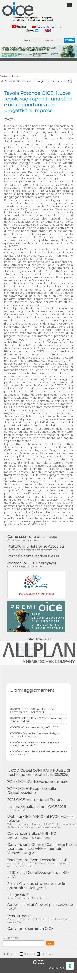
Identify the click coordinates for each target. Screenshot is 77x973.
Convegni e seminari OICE (49, 81)
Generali (22, 81)
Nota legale (30, 954)
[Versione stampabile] (70, 81)
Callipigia (65, 968)
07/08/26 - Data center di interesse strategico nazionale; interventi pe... (35, 732)
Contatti (12, 954)
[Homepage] (28, 11)
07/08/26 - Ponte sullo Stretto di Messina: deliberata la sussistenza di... (38, 750)
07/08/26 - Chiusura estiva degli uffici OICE (34, 724)
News (8, 81)
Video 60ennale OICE (51, 27)
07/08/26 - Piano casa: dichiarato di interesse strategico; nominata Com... (34, 741)
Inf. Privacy (47, 954)
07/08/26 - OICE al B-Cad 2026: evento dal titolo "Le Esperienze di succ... (38, 717)
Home (15, 76)
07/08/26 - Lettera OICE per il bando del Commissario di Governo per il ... (32, 708)
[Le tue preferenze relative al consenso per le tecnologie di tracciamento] (70, 966)
